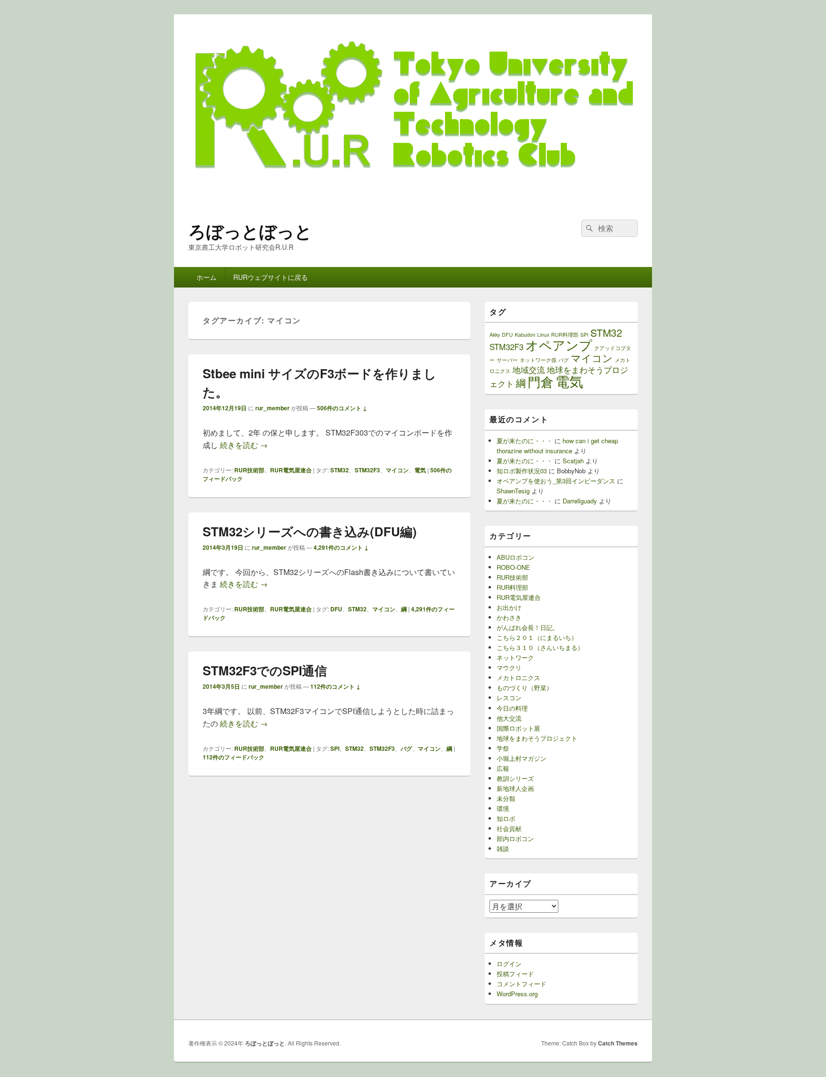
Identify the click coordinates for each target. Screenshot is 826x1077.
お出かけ (509, 607)
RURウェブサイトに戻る (270, 277)
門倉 (541, 381)
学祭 (503, 748)
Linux (543, 334)
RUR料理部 (564, 334)
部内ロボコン (515, 838)
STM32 (339, 470)
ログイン (509, 963)
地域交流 (528, 369)
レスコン (509, 697)
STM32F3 (367, 470)
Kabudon (525, 334)
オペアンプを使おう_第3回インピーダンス (556, 480)
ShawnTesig (513, 490)
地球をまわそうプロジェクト (537, 738)
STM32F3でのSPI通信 (265, 670)
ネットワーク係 (538, 359)
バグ (406, 748)
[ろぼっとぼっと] (413, 202)
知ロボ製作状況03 (522, 470)
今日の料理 (512, 708)
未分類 (506, 798)
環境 (503, 808)
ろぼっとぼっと (250, 230)
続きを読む (244, 444)
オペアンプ (558, 344)
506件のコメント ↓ (342, 408)
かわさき (509, 617)
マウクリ (509, 667)
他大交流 (509, 718)
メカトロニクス (518, 677)
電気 (420, 470)
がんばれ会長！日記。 (528, 627)
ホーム (206, 277)
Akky (494, 334)
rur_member (272, 408)
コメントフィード (521, 983)
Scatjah (573, 460)
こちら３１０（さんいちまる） (540, 647)
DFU (336, 609)
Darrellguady (580, 500)
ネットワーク (515, 657)
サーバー (507, 359)
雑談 (503, 848)
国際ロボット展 (518, 728)
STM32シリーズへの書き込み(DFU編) (310, 531)
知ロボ (506, 818)
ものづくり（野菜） (525, 687)
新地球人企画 (515, 788)
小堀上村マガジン (521, 758)
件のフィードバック (233, 757)
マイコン (397, 470)
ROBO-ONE (513, 567)
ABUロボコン (515, 557)
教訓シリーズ (515, 778)
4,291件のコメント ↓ (341, 547)
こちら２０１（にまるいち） (537, 637)
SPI (334, 748)
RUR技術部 (249, 470)
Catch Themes (618, 1043)
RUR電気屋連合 (291, 470)
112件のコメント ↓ (335, 686)
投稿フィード (515, 973)
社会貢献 (509, 828)
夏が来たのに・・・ (525, 440)
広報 (503, 768)
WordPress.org (517, 993)
